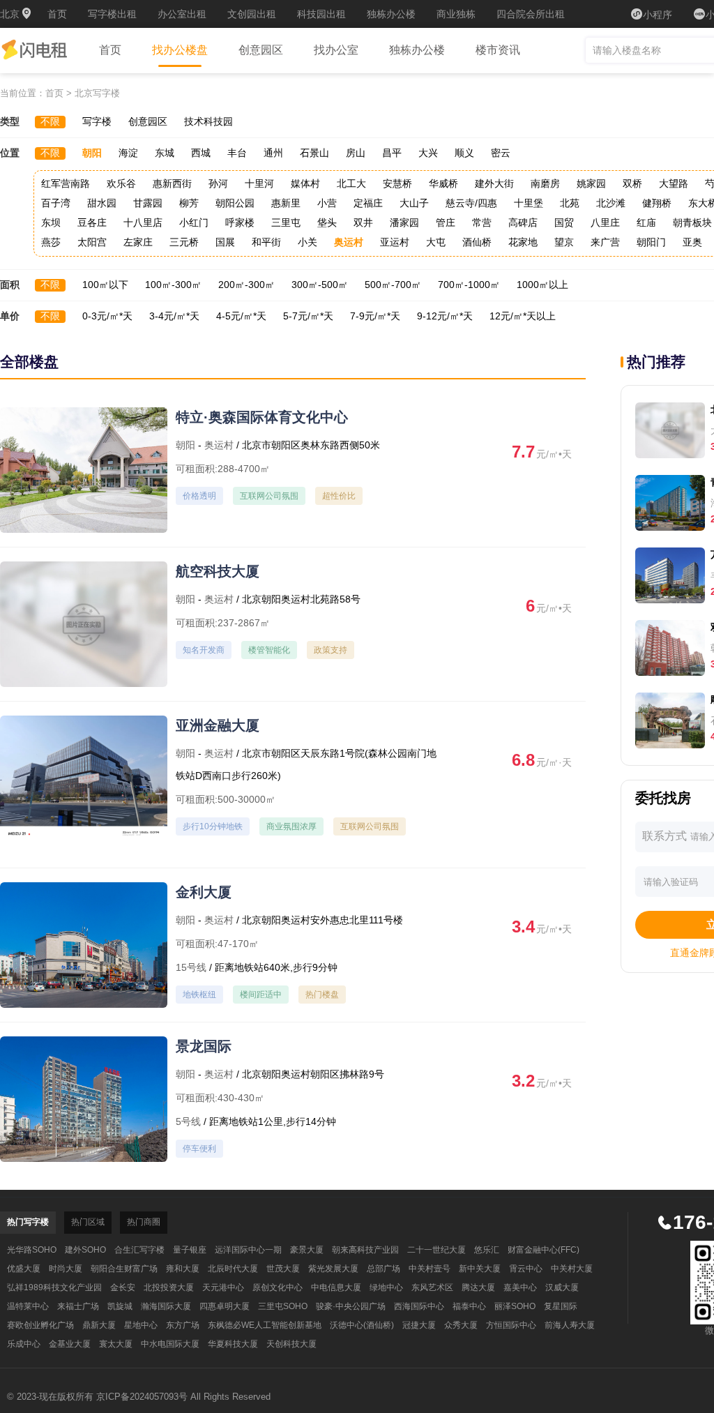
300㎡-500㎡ (319, 284)
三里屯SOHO (282, 1306)
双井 (363, 222)
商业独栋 (456, 14)
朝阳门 (651, 242)
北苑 (569, 203)
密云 (500, 152)
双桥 (632, 183)
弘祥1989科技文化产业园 (54, 1287)
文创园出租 (251, 14)
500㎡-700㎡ (393, 284)
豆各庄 (92, 222)
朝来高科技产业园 (365, 1250)
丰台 (237, 152)
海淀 (128, 152)
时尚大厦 (65, 1269)
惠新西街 (172, 183)
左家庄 (138, 242)
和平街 (266, 242)
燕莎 (51, 242)
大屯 (436, 242)
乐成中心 (23, 1344)
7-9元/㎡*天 (375, 316)
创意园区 (260, 50)
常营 (482, 222)
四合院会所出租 (530, 14)
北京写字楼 (97, 93)
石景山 (314, 152)
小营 (327, 203)
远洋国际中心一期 (248, 1250)
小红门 (193, 222)
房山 (355, 152)
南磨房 (545, 183)
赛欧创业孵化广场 (40, 1325)
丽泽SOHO (515, 1306)
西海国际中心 (419, 1306)
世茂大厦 (283, 1269)
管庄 (445, 222)
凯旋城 (119, 1306)
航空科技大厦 (217, 571)
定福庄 (368, 203)
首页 (57, 14)
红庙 (646, 222)
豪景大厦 (307, 1250)
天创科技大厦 (291, 1344)
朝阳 (92, 152)
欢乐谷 (121, 183)
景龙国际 (203, 1046)
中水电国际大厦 (170, 1344)
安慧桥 (397, 183)
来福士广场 (78, 1306)
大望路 (673, 183)
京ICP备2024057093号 (142, 1396)
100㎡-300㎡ (173, 284)
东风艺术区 (432, 1287)
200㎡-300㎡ (246, 284)
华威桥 (443, 183)
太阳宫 (92, 242)
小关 (307, 242)
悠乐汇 (486, 1250)
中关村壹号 (429, 1269)
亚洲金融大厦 (217, 725)
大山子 (414, 203)
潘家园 (404, 222)
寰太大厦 (115, 1344)
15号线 (191, 967)
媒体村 (305, 183)
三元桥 (184, 242)
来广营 (605, 242)
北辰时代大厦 (233, 1269)
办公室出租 (182, 14)
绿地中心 (386, 1287)
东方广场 (182, 1325)
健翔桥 (656, 203)
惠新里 (286, 203)
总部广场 (383, 1269)
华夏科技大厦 (233, 1344)
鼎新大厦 (99, 1325)
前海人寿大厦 (570, 1325)
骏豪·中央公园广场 (351, 1306)
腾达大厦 (478, 1287)
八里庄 (605, 222)
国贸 (564, 222)
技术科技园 (208, 121)
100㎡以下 (105, 284)
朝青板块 (692, 222)
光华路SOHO (31, 1250)
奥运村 (348, 242)
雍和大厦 (182, 1269)
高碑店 (523, 222)
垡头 (327, 222)
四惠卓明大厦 (224, 1306)
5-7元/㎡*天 (308, 316)
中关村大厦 (572, 1269)
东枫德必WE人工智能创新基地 (264, 1325)
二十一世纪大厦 (436, 1250)
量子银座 (189, 1250)
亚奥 (692, 242)
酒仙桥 (477, 242)
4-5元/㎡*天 (241, 316)
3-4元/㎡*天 (174, 316)
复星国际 (560, 1306)
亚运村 (394, 242)
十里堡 (528, 203)
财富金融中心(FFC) (543, 1250)
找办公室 (336, 50)
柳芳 (189, 203)
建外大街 (494, 183)
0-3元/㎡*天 (107, 316)
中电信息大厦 (336, 1287)
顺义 (464, 152)
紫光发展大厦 (333, 1269)
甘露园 (147, 203)
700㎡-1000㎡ (469, 284)
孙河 (218, 183)
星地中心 (141, 1325)
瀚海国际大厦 (166, 1306)
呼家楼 (240, 222)
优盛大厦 (23, 1269)
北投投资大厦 (169, 1287)
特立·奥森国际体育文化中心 (262, 417)
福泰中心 (469, 1306)
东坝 (51, 222)
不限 (50, 121)
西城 (201, 152)
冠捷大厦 (419, 1325)
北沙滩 (610, 203)
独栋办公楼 (391, 14)
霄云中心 (525, 1269)
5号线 (188, 1121)
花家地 (523, 242)
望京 (564, 242)
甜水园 (101, 203)
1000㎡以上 (542, 284)
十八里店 (142, 222)
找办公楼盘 (180, 50)
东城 (164, 152)
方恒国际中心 (511, 1325)
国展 (225, 242)
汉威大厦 (562, 1287)
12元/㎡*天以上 (522, 316)
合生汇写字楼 (139, 1250)
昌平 (392, 152)
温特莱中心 (28, 1306)
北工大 (351, 183)
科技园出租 (321, 14)
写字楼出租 (112, 14)
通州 (273, 152)
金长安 (122, 1287)
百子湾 (55, 203)
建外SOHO (85, 1250)
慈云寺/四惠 (471, 203)
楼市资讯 (498, 50)
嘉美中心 (520, 1287)
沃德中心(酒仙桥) (362, 1325)
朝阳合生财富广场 (124, 1269)
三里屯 (286, 222)
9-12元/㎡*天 (445, 316)
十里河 (259, 183)
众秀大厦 (461, 1325)
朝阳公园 (235, 203)
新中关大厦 (480, 1269)
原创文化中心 (277, 1287)
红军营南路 (65, 183)
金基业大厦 (70, 1344)
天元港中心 (223, 1287)
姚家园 (591, 183)
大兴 (428, 152)
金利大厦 (203, 892)
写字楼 (97, 121)
